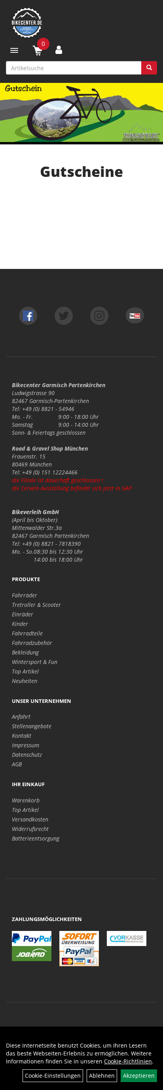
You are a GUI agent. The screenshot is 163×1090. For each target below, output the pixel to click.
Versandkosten (30, 819)
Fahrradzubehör (32, 643)
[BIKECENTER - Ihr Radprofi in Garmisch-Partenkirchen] (81, 23)
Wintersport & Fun (34, 662)
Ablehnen (102, 1075)
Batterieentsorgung (35, 838)
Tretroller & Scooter (36, 604)
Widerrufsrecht (30, 829)
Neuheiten (24, 681)
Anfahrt (21, 716)
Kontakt (21, 735)
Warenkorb (26, 800)
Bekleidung (25, 652)
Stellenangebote (31, 726)
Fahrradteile (27, 633)
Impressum (25, 745)
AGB (17, 764)
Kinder (20, 624)
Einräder (22, 614)
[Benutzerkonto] (58, 49)
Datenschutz (27, 754)
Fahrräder (24, 595)
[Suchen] (149, 68)
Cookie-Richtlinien (128, 1061)
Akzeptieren (139, 1075)
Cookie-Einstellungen (53, 1075)
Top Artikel (25, 671)
